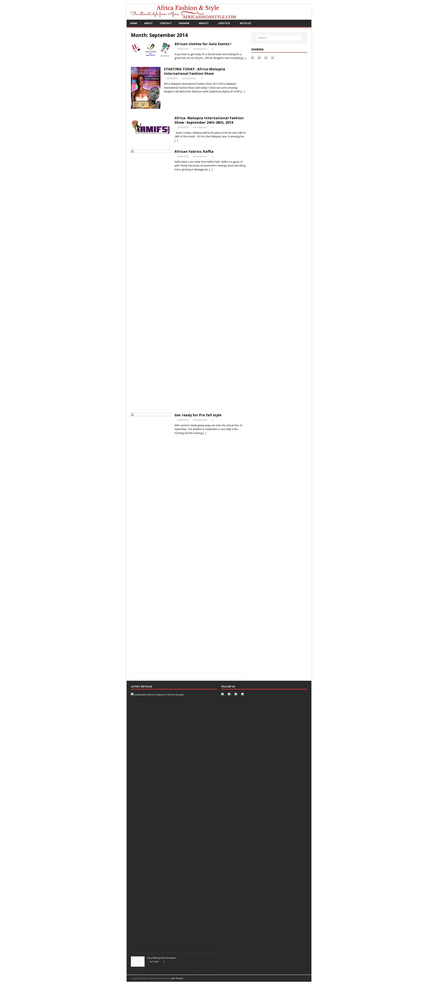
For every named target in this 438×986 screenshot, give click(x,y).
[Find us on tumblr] (243, 695)
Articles (245, 23)
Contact (166, 23)
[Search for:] (279, 38)
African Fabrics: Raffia (194, 151)
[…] (244, 58)
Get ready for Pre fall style (198, 415)
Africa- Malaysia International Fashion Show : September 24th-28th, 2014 (209, 120)
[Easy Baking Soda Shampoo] (138, 965)
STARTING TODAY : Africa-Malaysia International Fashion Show (194, 71)
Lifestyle (224, 23)
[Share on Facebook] (253, 58)
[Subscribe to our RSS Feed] (237, 695)
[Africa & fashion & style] (190, 17)
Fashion (184, 23)
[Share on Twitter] (260, 58)
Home (133, 23)
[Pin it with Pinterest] (267, 58)
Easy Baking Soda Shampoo (161, 957)
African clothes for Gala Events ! (203, 44)
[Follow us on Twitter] (230, 695)
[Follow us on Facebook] (223, 695)
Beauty (203, 23)
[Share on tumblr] (273, 58)
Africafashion (200, 48)
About (148, 23)
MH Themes (177, 978)
